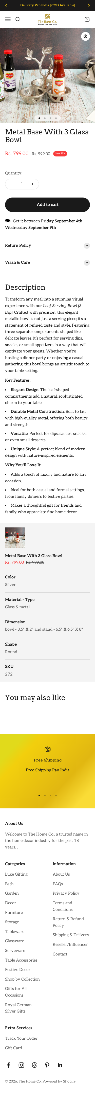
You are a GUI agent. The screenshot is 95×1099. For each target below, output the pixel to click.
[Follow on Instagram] (21, 1065)
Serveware (15, 950)
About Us (61, 874)
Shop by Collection (22, 979)
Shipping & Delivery (71, 935)
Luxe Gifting (16, 874)
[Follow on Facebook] (8, 1065)
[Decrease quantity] (11, 184)
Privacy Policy (66, 893)
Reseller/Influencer (70, 944)
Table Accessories (21, 960)
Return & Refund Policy (68, 922)
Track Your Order (21, 1038)
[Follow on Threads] (34, 1065)
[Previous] (6, 5)
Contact (60, 954)
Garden (12, 893)
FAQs (58, 884)
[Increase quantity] (32, 184)
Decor (10, 903)
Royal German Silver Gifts (18, 1008)
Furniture (14, 912)
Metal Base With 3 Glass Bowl (33, 556)
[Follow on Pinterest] (47, 1065)
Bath (9, 884)
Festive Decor (17, 969)
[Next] (89, 5)
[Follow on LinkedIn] (60, 1065)
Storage (12, 922)
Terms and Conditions (63, 906)
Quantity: (13, 173)
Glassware (14, 941)
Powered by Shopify (59, 1081)
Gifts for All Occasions (16, 992)
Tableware (14, 931)
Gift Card (13, 1048)
